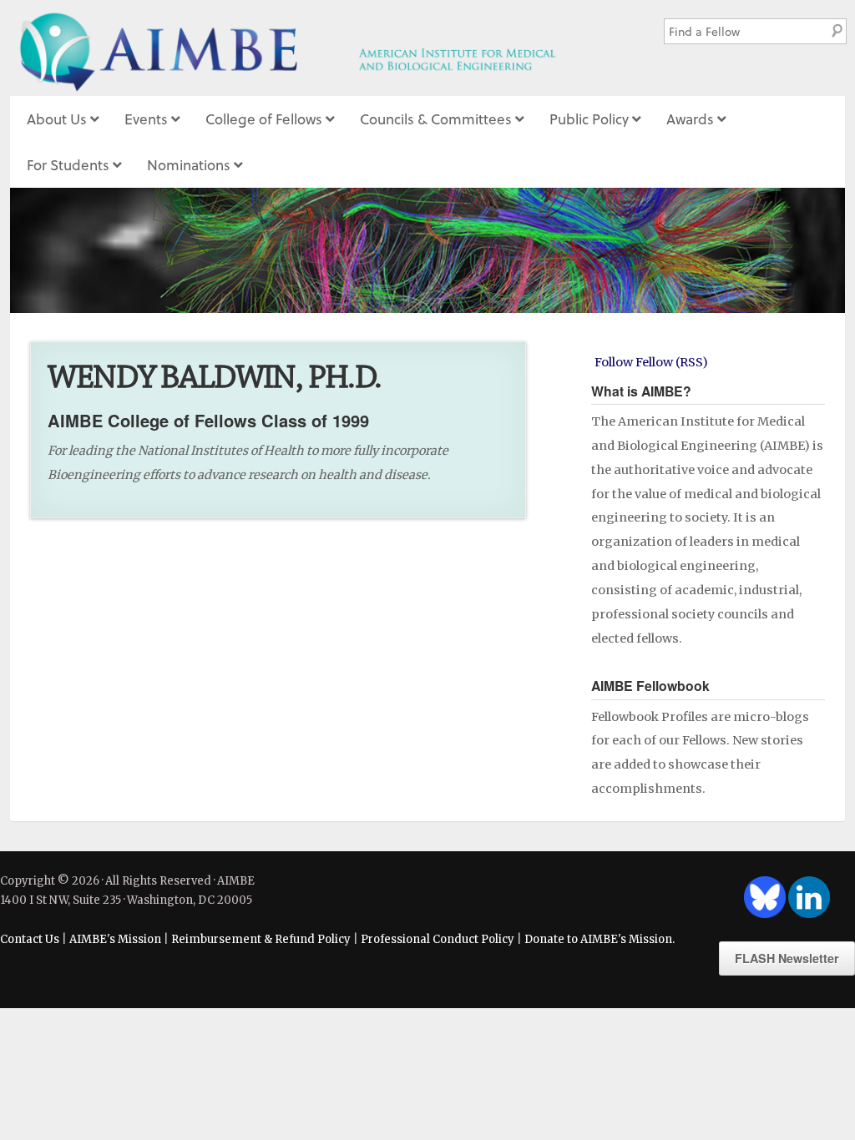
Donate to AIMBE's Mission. (599, 939)
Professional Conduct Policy (437, 939)
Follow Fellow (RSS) (651, 362)
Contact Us (29, 939)
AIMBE (318, 48)
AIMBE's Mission (115, 939)
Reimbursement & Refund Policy (261, 939)
